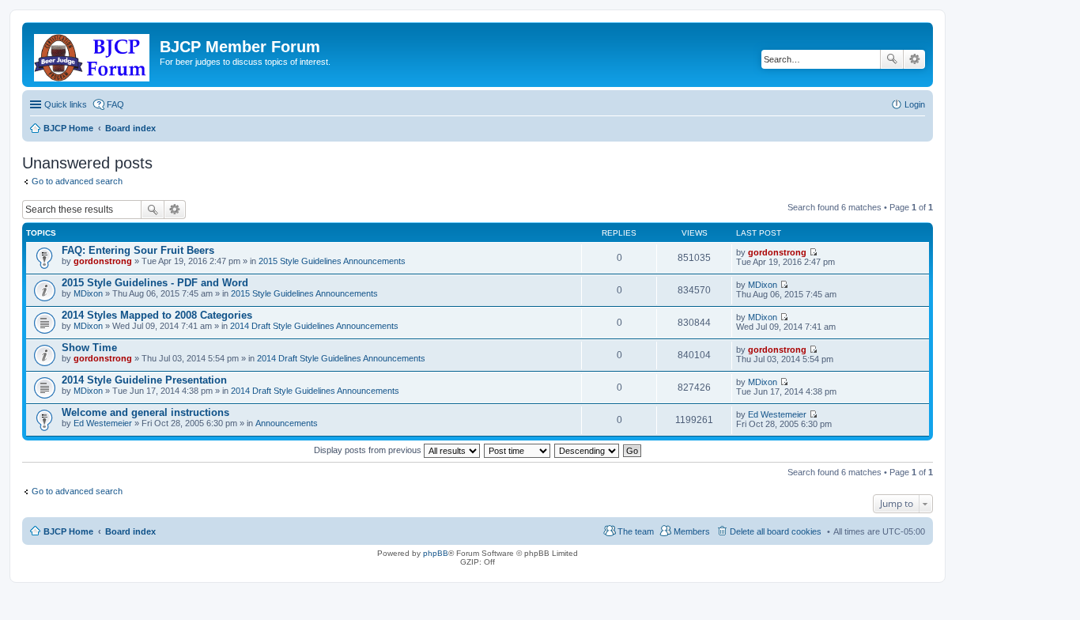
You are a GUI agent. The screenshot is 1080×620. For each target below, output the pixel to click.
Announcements (286, 423)
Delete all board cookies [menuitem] (775, 531)
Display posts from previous (369, 450)
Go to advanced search (77, 181)
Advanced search (914, 59)
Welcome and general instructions (145, 412)
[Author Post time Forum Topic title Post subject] (518, 450)
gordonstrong (103, 261)
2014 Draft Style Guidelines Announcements (314, 326)
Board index (130, 531)
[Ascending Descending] (587, 450)
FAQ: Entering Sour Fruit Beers (138, 250)
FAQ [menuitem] (115, 104)
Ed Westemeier (103, 423)
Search (892, 59)
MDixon (88, 293)
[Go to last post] (813, 252)
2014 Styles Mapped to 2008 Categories (157, 315)
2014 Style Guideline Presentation (144, 380)
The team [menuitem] (635, 531)
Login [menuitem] (914, 104)
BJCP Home (68, 531)
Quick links (65, 104)
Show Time (89, 347)
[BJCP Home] (93, 54)
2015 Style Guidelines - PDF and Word (155, 283)
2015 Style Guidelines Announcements (332, 261)
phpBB (435, 553)
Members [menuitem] (692, 531)
